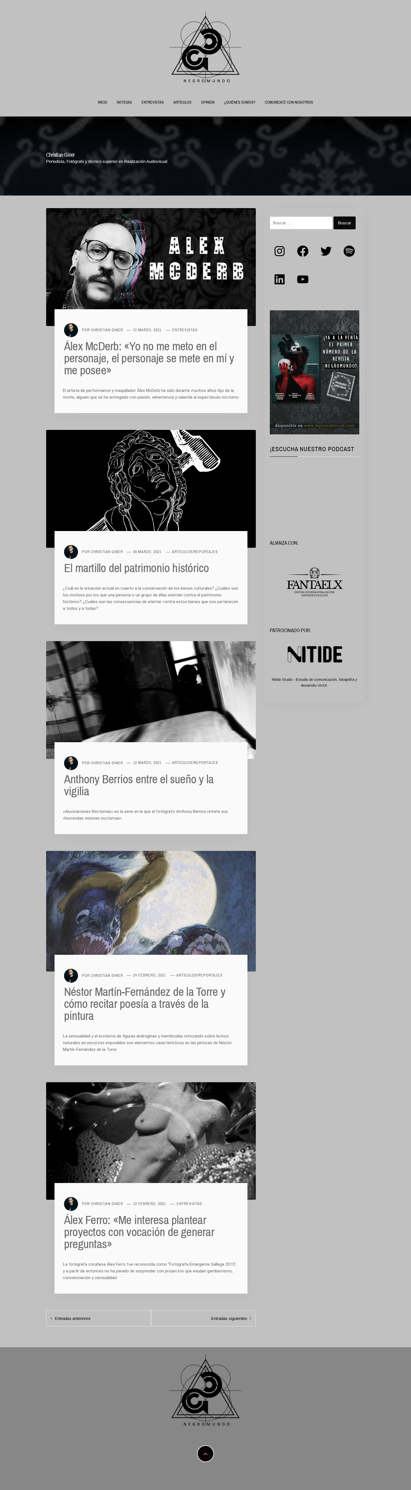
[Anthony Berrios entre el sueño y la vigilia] (151, 699)
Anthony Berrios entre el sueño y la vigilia (139, 785)
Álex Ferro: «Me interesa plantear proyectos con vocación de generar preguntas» (139, 1231)
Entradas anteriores (73, 1318)
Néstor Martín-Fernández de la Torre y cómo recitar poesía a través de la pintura (144, 1003)
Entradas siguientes (229, 1318)
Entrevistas (152, 102)
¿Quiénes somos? (239, 102)
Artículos (182, 102)
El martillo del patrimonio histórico (136, 568)
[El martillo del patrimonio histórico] (151, 488)
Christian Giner (107, 329)
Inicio (102, 102)
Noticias (124, 102)
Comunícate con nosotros (289, 102)
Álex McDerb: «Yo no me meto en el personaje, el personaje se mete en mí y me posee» (149, 358)
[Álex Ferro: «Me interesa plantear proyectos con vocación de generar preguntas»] (151, 1140)
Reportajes (206, 551)
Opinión (207, 102)
